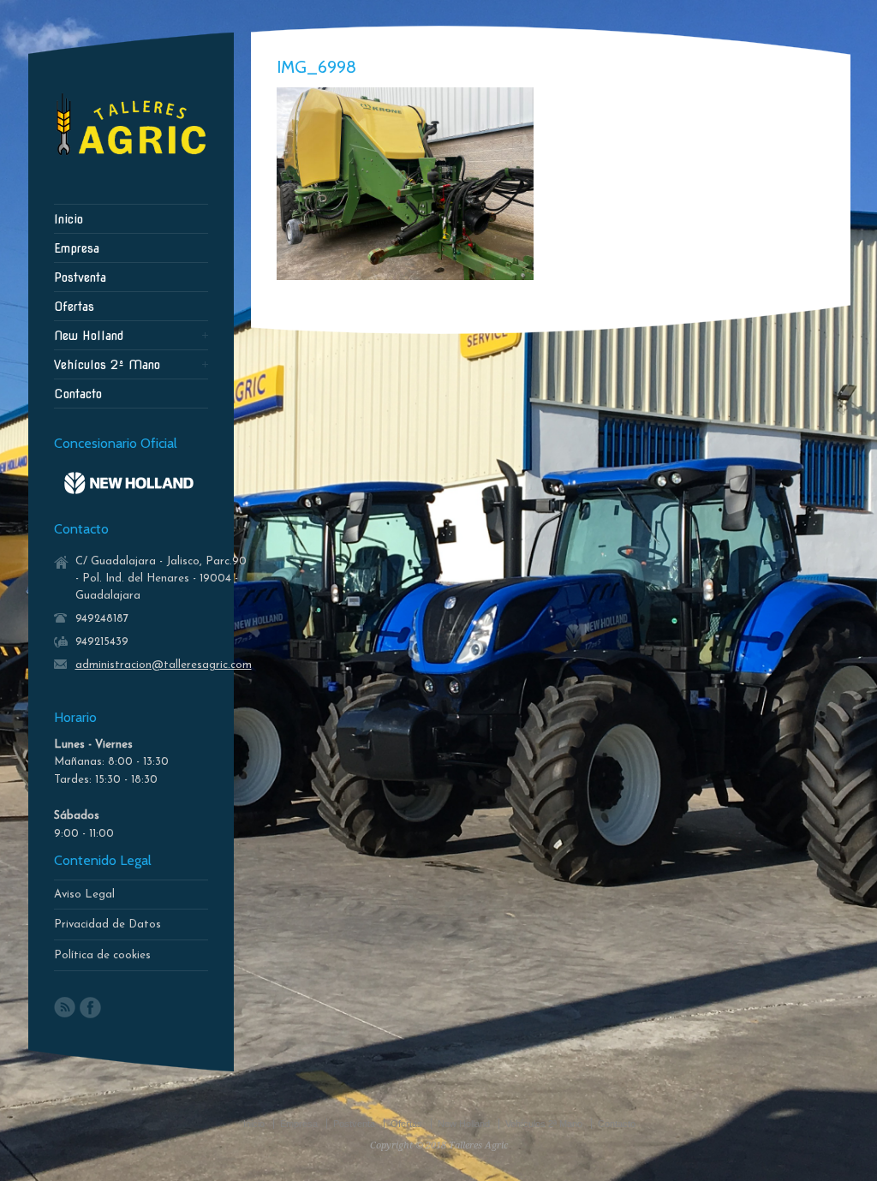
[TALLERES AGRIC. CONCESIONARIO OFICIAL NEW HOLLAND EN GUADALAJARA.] (131, 159)
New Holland (88, 336)
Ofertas (74, 307)
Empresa (76, 248)
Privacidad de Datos (107, 924)
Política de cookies (102, 955)
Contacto (78, 394)
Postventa (80, 277)
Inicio (68, 219)
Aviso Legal (84, 894)
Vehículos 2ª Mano (107, 365)
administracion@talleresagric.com (163, 665)
